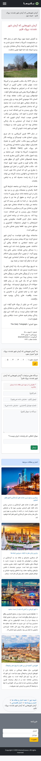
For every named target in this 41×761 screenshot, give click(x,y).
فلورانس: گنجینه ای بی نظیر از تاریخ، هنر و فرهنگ (22, 665)
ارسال (34, 447)
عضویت (34, 739)
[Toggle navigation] (4, 3)
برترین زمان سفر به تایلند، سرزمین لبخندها (24, 553)
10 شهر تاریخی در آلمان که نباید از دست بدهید (23, 609)
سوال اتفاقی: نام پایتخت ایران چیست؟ (23, 436)
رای (35, 363)
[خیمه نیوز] (31, 3)
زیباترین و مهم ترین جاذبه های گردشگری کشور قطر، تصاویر (21, 499)
